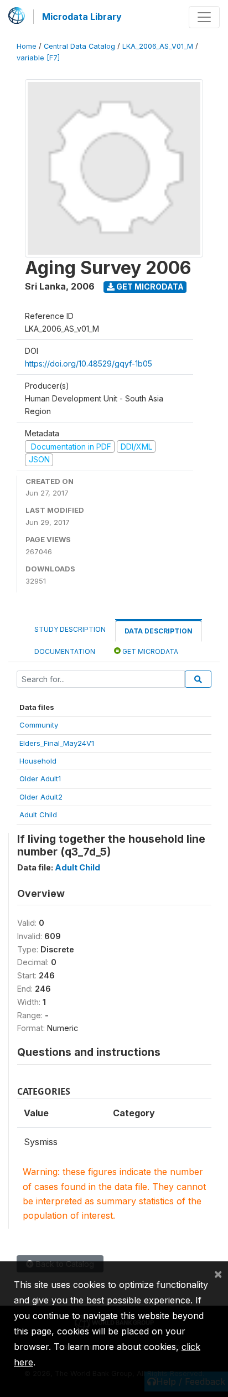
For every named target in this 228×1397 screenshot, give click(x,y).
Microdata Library (82, 16)
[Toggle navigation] (204, 17)
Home (27, 46)
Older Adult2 (41, 796)
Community (38, 724)
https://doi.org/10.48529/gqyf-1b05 (88, 363)
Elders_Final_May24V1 (56, 743)
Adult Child (38, 814)
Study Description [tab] (70, 629)
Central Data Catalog (79, 46)
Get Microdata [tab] (149, 651)
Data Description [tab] (159, 631)
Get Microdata (149, 286)
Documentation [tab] (64, 651)
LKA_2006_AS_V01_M (157, 46)
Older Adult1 (40, 778)
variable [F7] (38, 58)
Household (37, 760)
